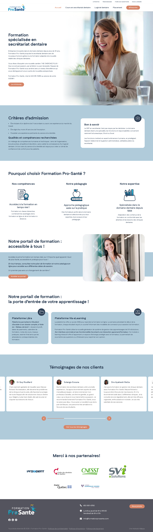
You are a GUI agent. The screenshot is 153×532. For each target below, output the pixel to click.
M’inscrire (133, 7)
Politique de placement (95, 529)
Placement (117, 7)
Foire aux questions (122, 2)
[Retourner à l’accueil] (17, 7)
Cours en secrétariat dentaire (77, 7)
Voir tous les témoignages (76, 427)
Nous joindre (137, 2)
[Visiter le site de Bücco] (143, 529)
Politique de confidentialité (58, 529)
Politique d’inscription (77, 529)
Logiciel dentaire (102, 7)
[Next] (109, 418)
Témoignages (107, 2)
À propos (96, 2)
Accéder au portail (18, 276)
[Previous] (44, 418)
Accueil (58, 7)
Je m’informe (16, 84)
